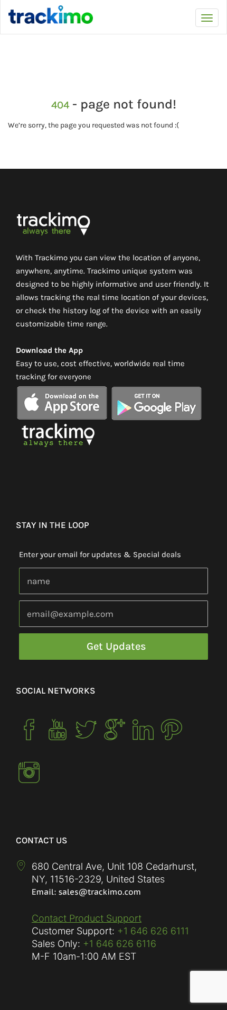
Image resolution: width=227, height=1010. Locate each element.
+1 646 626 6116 (118, 943)
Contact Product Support (86, 918)
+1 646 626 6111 (153, 930)
